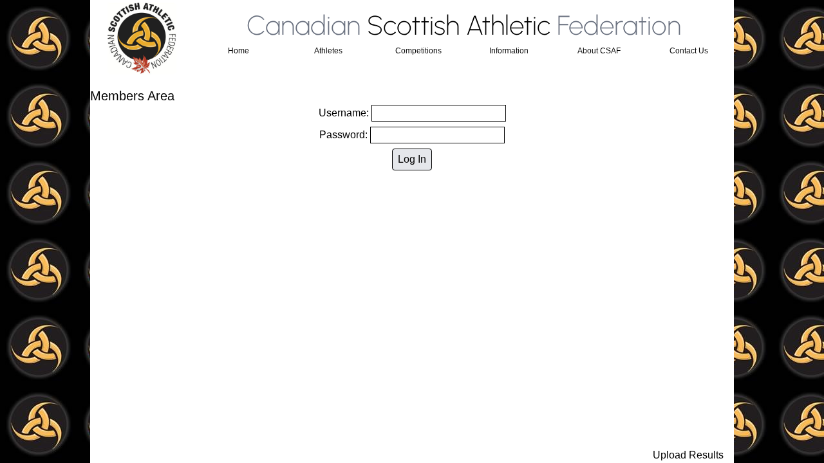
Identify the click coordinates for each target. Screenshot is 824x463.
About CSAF (599, 50)
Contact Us (689, 50)
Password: (344, 134)
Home (238, 50)
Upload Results (688, 454)
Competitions (418, 50)
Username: (345, 112)
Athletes (328, 50)
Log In (412, 159)
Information (509, 50)
